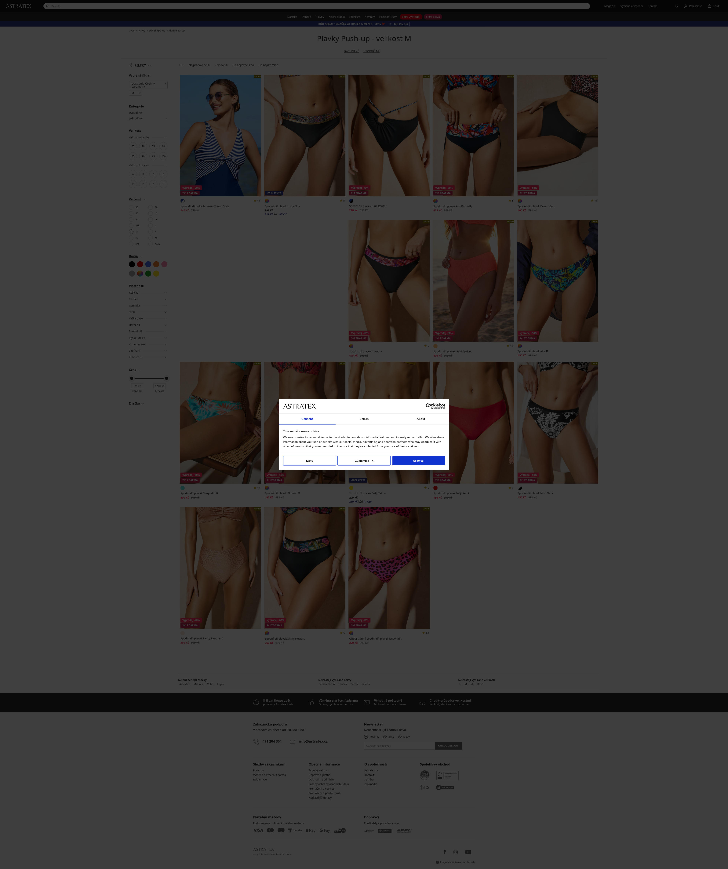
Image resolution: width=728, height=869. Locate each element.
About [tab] (421, 418)
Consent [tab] (307, 418)
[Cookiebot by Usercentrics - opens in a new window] (428, 406)
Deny (309, 460)
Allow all (418, 460)
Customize (362, 460)
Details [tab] (364, 418)
